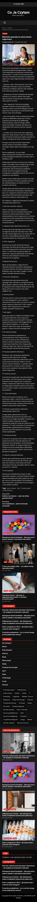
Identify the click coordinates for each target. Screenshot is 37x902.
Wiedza (29, 720)
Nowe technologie (18, 700)
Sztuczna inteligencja (10, 716)
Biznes (4, 646)
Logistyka (16, 696)
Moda (4, 657)
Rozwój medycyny (18, 706)
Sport (5, 562)
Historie (5, 653)
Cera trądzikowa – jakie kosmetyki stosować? (15, 504)
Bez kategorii (6, 643)
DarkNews (28, 896)
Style (18, 488)
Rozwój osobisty (8, 710)
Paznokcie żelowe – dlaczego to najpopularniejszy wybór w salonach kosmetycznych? (18, 583)
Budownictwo (21, 690)
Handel (17, 693)
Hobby (24, 693)
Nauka (5, 533)
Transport (23, 716)
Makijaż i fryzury (27, 696)
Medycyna (6, 700)
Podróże (30, 700)
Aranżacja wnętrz (9, 690)
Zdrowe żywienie (26, 488)
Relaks (30, 703)
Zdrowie (5, 33)
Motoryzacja (6, 660)
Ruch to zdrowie (11, 488)
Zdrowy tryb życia (7, 490)
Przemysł (22, 703)
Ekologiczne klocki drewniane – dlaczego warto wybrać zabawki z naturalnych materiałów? (18, 525)
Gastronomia (7, 693)
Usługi (22, 720)
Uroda (5, 591)
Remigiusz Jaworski (7, 42)
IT (29, 693)
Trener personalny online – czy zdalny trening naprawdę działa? (18, 554)
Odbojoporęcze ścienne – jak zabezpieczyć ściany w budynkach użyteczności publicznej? (18, 801)
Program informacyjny (10, 667)
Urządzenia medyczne (10, 720)
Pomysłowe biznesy (9, 703)
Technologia (6, 678)
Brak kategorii (7, 650)
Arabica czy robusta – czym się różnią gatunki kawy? (15, 496)
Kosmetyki (6, 696)
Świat (4, 674)
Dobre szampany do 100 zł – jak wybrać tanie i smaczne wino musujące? (18, 830)
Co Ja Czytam (18, 12)
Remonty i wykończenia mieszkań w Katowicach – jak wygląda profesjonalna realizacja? (18, 743)
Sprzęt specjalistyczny (10, 713)
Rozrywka (6, 706)
